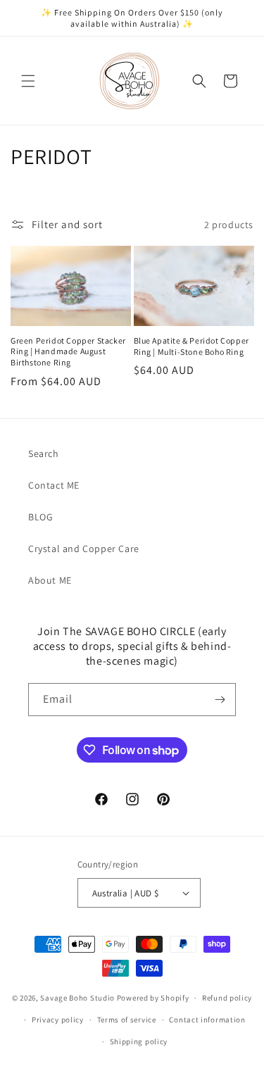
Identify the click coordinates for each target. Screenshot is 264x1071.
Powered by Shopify (153, 998)
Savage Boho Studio (77, 998)
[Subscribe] (219, 699)
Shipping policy (139, 1041)
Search (43, 453)
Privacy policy (58, 1020)
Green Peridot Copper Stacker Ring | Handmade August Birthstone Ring (68, 351)
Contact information (207, 1020)
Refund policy (227, 998)
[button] (28, 80)
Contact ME (54, 485)
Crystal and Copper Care (83, 548)
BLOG (40, 517)
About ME (50, 580)
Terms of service (126, 1020)
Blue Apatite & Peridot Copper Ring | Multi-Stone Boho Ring (191, 346)
